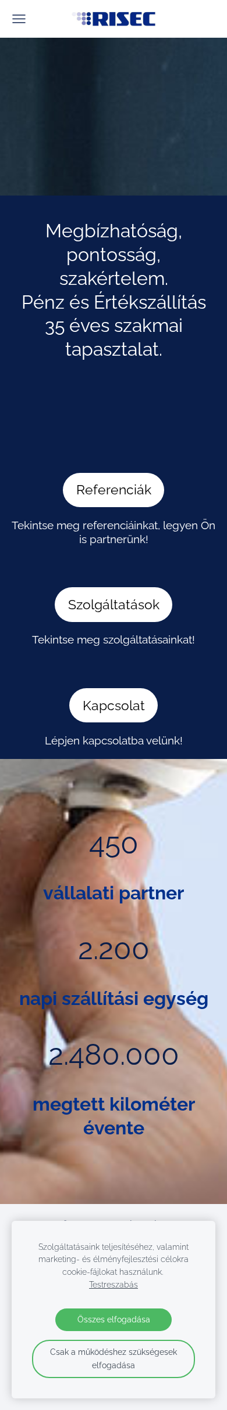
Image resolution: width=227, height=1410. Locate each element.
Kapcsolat (114, 705)
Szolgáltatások (113, 604)
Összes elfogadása (113, 1319)
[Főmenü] (19, 19)
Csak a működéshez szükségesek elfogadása (113, 1358)
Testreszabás (113, 1284)
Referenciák (113, 489)
